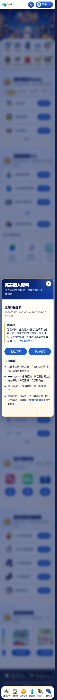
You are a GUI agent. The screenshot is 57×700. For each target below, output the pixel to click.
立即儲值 (23, 695)
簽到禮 (15, 695)
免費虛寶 (31, 695)
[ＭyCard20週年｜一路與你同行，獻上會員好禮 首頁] (7, 5)
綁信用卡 (40, 695)
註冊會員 (6, 695)
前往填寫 (16, 352)
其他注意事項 (36, 400)
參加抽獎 (40, 352)
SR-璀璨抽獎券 (22, 341)
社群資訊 (48, 695)
